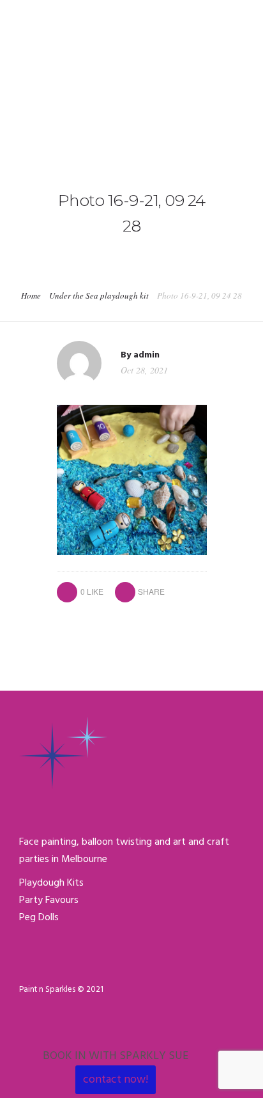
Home (31, 295)
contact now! (115, 1080)
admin (146, 355)
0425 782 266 (46, 13)
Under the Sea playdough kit (99, 295)
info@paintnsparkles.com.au (153, 13)
